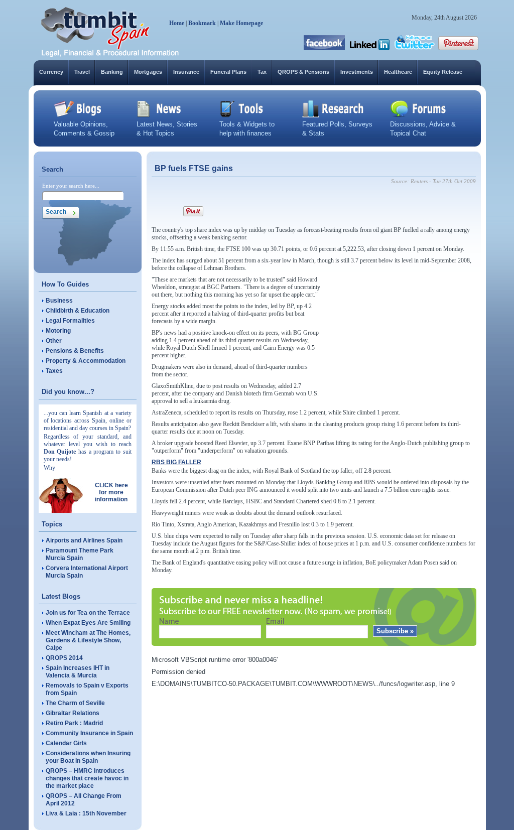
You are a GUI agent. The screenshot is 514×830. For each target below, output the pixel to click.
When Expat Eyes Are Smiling (88, 622)
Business (59, 300)
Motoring (58, 330)
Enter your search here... (70, 186)
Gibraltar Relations (72, 713)
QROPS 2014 (64, 657)
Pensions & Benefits (75, 350)
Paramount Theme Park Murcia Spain (79, 554)
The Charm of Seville (75, 703)
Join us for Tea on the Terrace (88, 612)
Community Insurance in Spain (89, 733)
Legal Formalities (70, 320)
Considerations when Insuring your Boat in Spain (88, 757)
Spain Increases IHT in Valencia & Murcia (77, 671)
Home (176, 23)
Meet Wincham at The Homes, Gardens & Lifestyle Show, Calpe (88, 640)
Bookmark (202, 23)
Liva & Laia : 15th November (86, 813)
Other (54, 340)
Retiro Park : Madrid (74, 723)
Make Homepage (241, 23)
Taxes (54, 370)
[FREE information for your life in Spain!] (110, 55)
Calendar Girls (66, 743)
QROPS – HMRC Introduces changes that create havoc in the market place (87, 778)
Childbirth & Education (77, 310)
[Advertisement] (400, 338)
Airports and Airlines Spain (84, 540)
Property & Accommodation (85, 360)
